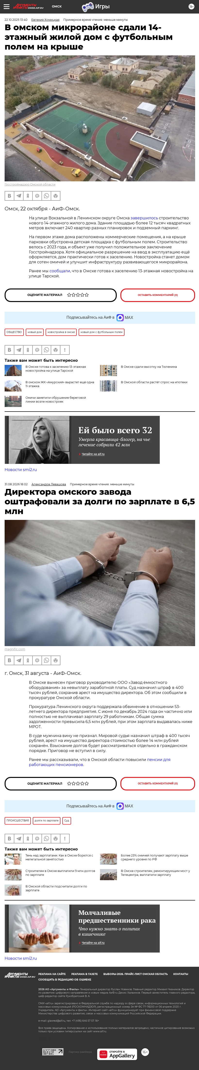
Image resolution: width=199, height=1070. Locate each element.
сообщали (60, 271)
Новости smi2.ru (21, 469)
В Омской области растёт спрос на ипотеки (154, 382)
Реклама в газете (84, 974)
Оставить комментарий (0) (158, 295)
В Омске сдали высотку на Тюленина (149, 367)
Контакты (180, 974)
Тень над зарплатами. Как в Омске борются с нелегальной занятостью (59, 857)
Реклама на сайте (52, 974)
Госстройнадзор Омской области (30, 184)
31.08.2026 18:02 (16, 484)
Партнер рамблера (80, 1051)
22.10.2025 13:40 (16, 20)
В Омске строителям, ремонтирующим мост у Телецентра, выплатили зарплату (155, 873)
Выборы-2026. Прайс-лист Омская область (135, 974)
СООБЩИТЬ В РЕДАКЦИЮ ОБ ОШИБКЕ (64, 979)
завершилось (145, 218)
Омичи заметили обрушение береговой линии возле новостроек (55, 399)
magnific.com (15, 649)
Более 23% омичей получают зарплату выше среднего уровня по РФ (154, 857)
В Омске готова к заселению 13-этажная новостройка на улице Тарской (55, 368)
